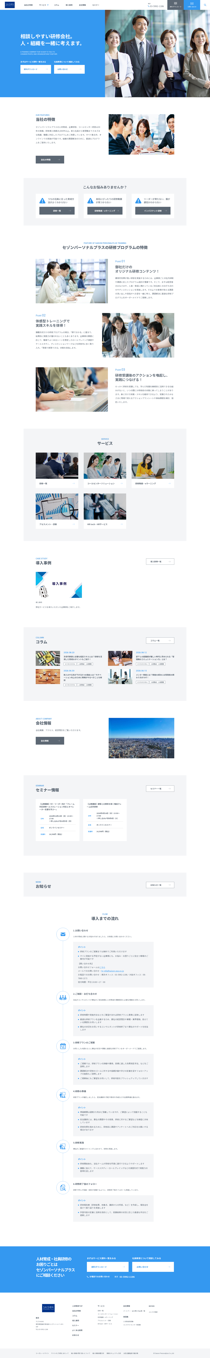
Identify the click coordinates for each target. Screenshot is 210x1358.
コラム (56, 5)
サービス (42, 5)
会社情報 (82, 5)
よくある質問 (77, 1330)
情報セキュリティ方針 (114, 1353)
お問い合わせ (192, 7)
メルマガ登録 (153, 1312)
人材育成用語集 (128, 1321)
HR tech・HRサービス (105, 1324)
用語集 (125, 1317)
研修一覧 (101, 1311)
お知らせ (75, 1335)
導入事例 (69, 5)
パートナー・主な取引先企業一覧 (134, 1311)
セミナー (95, 5)
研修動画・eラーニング (105, 1317)
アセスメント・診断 (104, 1320)
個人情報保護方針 (98, 1353)
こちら (102, 967)
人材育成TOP (77, 1306)
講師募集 (152, 1306)
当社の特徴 (28, 5)
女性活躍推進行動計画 (130, 1353)
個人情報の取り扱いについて (80, 1353)
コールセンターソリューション (108, 1314)
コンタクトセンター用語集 (132, 1325)
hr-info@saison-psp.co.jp (112, 970)
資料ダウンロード (175, 7)
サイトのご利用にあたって (60, 1353)
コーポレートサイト (42, 1353)
